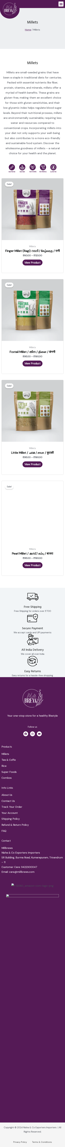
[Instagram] (32, 733)
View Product (32, 262)
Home (28, 29)
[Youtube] (39, 733)
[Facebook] (25, 733)
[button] (60, 4)
